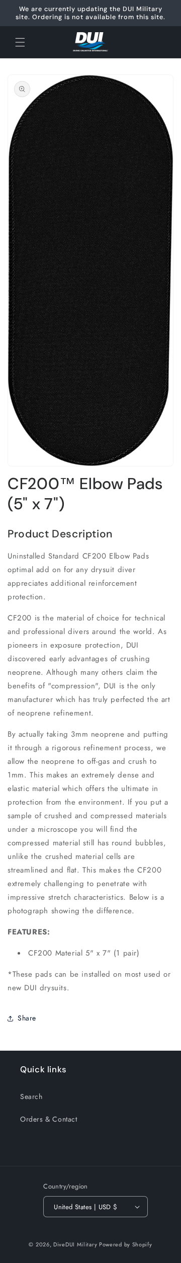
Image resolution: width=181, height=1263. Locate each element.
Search (31, 1096)
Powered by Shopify (125, 1244)
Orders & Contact (48, 1119)
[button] (20, 42)
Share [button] (27, 1018)
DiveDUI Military (75, 1244)
